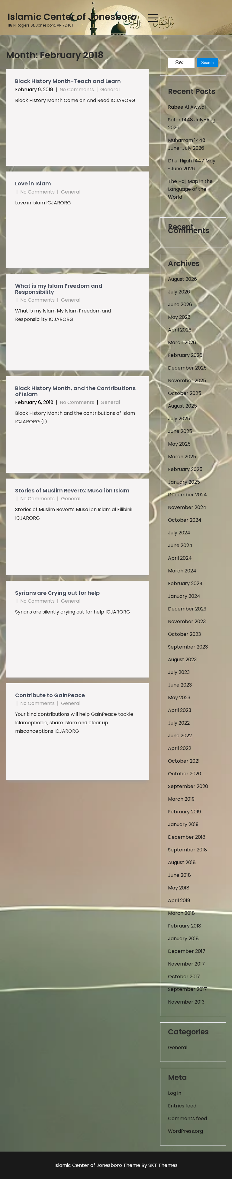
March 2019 (181, 799)
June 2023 (180, 684)
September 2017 (187, 989)
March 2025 (182, 456)
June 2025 (180, 431)
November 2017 (186, 963)
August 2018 (182, 862)
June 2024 (180, 545)
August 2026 (182, 279)
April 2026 (180, 329)
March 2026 (182, 342)
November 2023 (187, 621)
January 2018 (183, 938)
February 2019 (184, 811)
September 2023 (188, 646)
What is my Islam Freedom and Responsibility (58, 289)
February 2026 (185, 355)
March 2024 (182, 570)
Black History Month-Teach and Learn (68, 81)
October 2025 (184, 393)
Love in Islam (33, 183)
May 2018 (178, 887)
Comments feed (187, 1118)
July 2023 (179, 672)
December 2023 (187, 608)
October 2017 (184, 976)
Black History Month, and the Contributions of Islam (75, 391)
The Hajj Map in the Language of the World (190, 189)
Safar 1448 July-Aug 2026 (191, 123)
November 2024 (187, 507)
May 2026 (179, 317)
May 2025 (179, 444)
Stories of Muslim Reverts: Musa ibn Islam (72, 490)
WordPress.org (185, 1131)
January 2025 (184, 482)
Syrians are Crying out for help (57, 593)
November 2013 (186, 1001)
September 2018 (187, 849)
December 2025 (187, 367)
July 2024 (179, 532)
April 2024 (180, 558)
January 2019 (183, 824)
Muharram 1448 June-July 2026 (186, 144)
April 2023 (179, 710)
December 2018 (186, 837)
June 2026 (180, 304)
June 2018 (179, 875)
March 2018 (181, 913)
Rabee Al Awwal (187, 107)
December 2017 (186, 951)
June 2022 (180, 735)
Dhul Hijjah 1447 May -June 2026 (191, 164)
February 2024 (185, 583)
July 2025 (179, 418)
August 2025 (182, 405)
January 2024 (184, 596)
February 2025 (185, 469)
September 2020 (188, 786)
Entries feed (182, 1105)
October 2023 (184, 634)
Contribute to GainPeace (50, 695)
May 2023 (179, 697)
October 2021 (184, 761)
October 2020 (184, 773)
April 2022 (179, 748)
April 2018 (179, 900)
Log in (174, 1093)
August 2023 (182, 659)
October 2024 (184, 520)
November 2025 (187, 380)
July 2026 (179, 291)
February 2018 (184, 925)
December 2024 (187, 494)
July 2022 (179, 722)
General (110, 89)
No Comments (77, 89)
